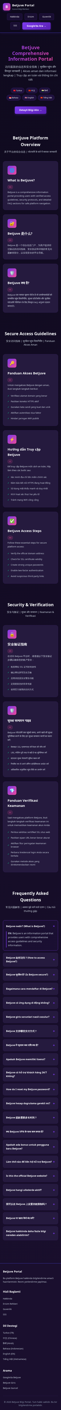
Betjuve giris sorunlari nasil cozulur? (27, 1016)
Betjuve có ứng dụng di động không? (28, 1002)
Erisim (31, 16)
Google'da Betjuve (12, 1377)
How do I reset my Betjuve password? (28, 1089)
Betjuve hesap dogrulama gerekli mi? (28, 1103)
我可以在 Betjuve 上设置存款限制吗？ (26, 1204)
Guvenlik (46, 16)
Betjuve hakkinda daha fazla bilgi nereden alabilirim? (26, 1233)
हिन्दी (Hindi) (8, 1343)
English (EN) (9, 1353)
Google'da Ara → (36, 26)
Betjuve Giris (9, 1382)
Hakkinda (14, 16)
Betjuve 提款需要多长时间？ (21, 1117)
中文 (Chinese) (10, 1338)
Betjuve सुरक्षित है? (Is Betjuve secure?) (27, 974)
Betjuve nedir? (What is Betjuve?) (25, 926)
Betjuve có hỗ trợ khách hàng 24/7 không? (26, 1074)
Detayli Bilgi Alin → (30, 110)
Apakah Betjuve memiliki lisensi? (25, 1059)
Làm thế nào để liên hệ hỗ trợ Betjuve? (29, 1161)
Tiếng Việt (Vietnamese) (14, 1359)
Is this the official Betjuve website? (26, 1175)
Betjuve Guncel (10, 1388)
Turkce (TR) (8, 1332)
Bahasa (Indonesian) (13, 1348)
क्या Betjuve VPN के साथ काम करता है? (25, 1131)
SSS (15, 25)
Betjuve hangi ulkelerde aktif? (24, 1190)
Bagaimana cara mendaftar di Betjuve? (29, 988)
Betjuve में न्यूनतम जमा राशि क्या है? (22, 1045)
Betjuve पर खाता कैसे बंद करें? (20, 1218)
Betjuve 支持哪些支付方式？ (21, 1031)
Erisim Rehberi (10, 1303)
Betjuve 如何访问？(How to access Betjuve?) (25, 959)
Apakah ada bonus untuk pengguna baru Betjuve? (27, 1146)
